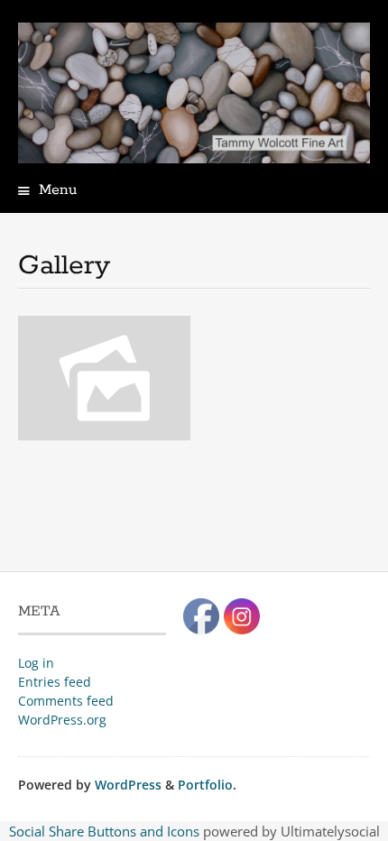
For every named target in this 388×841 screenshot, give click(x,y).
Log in (36, 662)
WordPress (128, 784)
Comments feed (66, 700)
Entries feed (54, 681)
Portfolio (205, 784)
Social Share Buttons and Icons (104, 831)
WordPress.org (62, 719)
